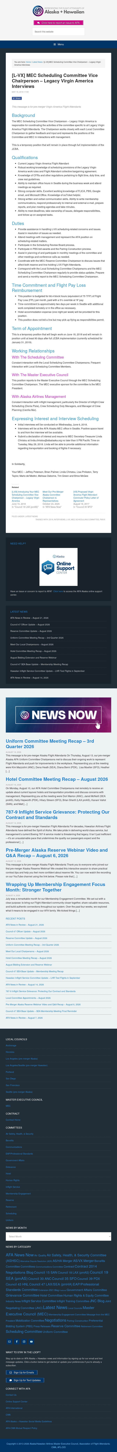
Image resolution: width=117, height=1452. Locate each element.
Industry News (13, 1301)
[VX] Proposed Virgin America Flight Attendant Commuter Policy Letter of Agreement (86, 496)
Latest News (31, 516)
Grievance (11, 1166)
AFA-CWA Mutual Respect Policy (21, 1428)
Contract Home (13, 1119)
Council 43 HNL (17, 1284)
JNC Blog (97, 1300)
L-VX (68, 519)
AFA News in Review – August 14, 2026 (29, 677)
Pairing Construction (77, 1320)
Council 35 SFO (64, 1278)
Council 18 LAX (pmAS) (73, 1272)
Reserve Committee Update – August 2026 (31, 630)
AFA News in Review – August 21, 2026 (29, 617)
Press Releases (42, 1326)
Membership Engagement (18, 1193)
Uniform (9, 1220)
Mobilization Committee (30, 1320)
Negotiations (55, 1320)
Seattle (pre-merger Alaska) (19, 1091)
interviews (59, 519)
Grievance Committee (22, 1295)
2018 (51, 519)
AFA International (14, 1407)
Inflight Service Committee (38, 1301)
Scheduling (11, 1213)
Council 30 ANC (39, 1278)
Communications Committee (49, 1266)
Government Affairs (15, 1160)
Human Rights (13, 1180)
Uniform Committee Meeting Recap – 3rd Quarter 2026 (37, 637)
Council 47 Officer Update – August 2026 (30, 624)
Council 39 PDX (88, 1278)
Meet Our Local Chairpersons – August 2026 (31, 644)
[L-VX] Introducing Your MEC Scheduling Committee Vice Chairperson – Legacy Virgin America (25, 496)
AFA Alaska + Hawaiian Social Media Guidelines (29, 1421)
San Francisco (13, 1085)
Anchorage (11, 1045)
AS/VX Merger (83, 1260)
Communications (14, 1146)
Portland (10, 1071)
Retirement (11, 1206)
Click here (58, 591)
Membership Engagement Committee (67, 1314)
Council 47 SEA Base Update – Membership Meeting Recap (39, 664)
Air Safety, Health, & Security (19, 1133)
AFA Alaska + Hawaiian (58, 10)
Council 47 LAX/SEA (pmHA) (50, 1284)
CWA (8, 1414)
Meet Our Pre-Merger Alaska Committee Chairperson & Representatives (53, 496)
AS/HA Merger (63, 1260)
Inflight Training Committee (73, 1301)
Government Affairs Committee (87, 1290)
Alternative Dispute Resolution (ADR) (36, 1261)
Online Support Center (16, 1401)
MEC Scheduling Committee (85, 519)
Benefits (10, 1140)
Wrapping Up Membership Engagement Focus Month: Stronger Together (55, 887)
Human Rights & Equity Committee (86, 1295)
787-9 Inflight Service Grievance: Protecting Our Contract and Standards (58, 814)
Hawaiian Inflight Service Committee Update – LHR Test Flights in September (47, 670)
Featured (62, 1290)
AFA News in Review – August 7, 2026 (24, 1017)
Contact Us (11, 1394)
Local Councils (75, 1308)
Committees (28, 1266)
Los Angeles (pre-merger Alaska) (22, 1058)
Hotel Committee (51, 1295)
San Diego (11, 1078)
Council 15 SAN (45, 1272)
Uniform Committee (55, 1332)
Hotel (8, 1173)
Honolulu (10, 1051)
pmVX (102, 519)
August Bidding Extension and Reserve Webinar (33, 657)
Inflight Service (13, 1186)
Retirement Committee (92, 1326)
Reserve (10, 1200)
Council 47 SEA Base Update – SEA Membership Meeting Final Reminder (41, 1011)
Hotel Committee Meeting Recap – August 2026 (33, 651)
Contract (69, 1266)
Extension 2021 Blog (48, 1290)
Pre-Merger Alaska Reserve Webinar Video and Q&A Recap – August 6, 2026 (57, 853)
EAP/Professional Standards (19, 1153)
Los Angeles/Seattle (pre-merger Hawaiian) (27, 1065)
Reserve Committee (65, 1326)
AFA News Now (20, 1255)
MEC (8, 1105)
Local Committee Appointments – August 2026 (28, 997)
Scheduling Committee (24, 1331)
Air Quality (40, 1255)
